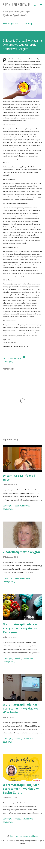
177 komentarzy (22, 578)
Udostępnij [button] (8, 361)
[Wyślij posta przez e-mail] (24, 358)
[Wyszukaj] (34, 4)
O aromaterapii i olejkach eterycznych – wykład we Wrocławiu (21, 708)
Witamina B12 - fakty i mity (19, 477)
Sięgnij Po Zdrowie (16, 5)
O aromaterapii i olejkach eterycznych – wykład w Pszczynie (21, 628)
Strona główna (10, 23)
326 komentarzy (22, 506)
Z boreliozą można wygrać (21, 552)
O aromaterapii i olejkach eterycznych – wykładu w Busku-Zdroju (21, 788)
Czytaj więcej (9, 509)
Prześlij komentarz (24, 658)
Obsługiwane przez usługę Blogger (24, 836)
